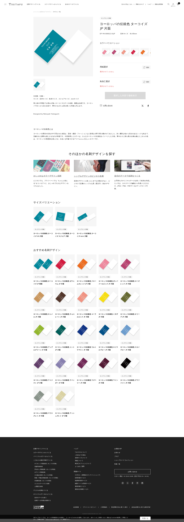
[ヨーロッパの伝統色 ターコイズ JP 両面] (43, 264)
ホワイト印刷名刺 (39, 472)
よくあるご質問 (79, 466)
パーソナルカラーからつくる (42, 456)
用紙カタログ (140, 4)
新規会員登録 (159, 4)
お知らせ (117, 452)
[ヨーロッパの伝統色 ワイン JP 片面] (108, 363)
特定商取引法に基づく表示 (119, 507)
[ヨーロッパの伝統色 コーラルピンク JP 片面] (86, 297)
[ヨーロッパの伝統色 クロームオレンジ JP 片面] (86, 264)
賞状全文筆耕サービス (81, 489)
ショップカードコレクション (123, 460)
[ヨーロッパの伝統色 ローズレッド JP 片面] (130, 264)
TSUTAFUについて (81, 452)
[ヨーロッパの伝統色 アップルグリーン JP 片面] (43, 330)
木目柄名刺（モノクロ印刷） (43, 480)
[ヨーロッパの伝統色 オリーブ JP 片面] (130, 297)
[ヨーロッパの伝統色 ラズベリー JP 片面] (86, 363)
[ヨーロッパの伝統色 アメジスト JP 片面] (43, 363)
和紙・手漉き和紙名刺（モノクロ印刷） (46, 478)
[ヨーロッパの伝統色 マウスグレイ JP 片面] (43, 396)
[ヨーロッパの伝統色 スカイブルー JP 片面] (130, 330)
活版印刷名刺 (38, 466)
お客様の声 (118, 449)
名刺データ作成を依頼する (42, 500)
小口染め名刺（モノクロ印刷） (43, 475)
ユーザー (173, 4)
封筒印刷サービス (80, 478)
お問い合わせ (108, 105)
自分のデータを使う (40, 497)
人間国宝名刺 (38, 486)
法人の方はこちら (126, 4)
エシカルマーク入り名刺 (41, 483)
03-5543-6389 (128, 476)
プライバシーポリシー (89, 507)
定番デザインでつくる (33, 4)
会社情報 (76, 507)
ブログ (116, 456)
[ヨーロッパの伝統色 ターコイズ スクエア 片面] (65, 216)
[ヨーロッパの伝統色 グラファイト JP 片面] (130, 363)
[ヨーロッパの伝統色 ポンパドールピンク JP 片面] (108, 264)
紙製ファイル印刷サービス (83, 483)
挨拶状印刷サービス (81, 480)
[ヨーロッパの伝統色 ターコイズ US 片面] (43, 216)
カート (178, 4)
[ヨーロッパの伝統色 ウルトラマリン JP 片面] (86, 330)
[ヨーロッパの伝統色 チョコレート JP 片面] (65, 297)
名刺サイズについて (81, 458)
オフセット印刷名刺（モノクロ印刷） (46, 463)
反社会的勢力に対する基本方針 (141, 507)
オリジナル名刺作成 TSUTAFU (42, 12)
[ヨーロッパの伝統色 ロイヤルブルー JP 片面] (108, 330)
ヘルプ (149, 4)
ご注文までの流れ (80, 455)
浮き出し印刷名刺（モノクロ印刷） (45, 469)
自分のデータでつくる (72, 4)
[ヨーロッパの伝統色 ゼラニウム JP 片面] (65, 264)
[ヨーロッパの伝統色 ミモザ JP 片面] (108, 297)
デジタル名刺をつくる (40, 490)
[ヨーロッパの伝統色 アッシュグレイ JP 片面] (65, 396)
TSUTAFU (16, 4)
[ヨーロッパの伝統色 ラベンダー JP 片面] (65, 363)
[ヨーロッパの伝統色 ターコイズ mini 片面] (86, 216)
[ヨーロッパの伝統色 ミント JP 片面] (65, 330)
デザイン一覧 (57, 12)
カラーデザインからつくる (53, 4)
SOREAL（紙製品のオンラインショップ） (88, 475)
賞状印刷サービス (80, 486)
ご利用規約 (103, 507)
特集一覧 (117, 464)
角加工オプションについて (83, 463)
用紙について (79, 460)
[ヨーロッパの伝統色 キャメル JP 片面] (43, 297)
